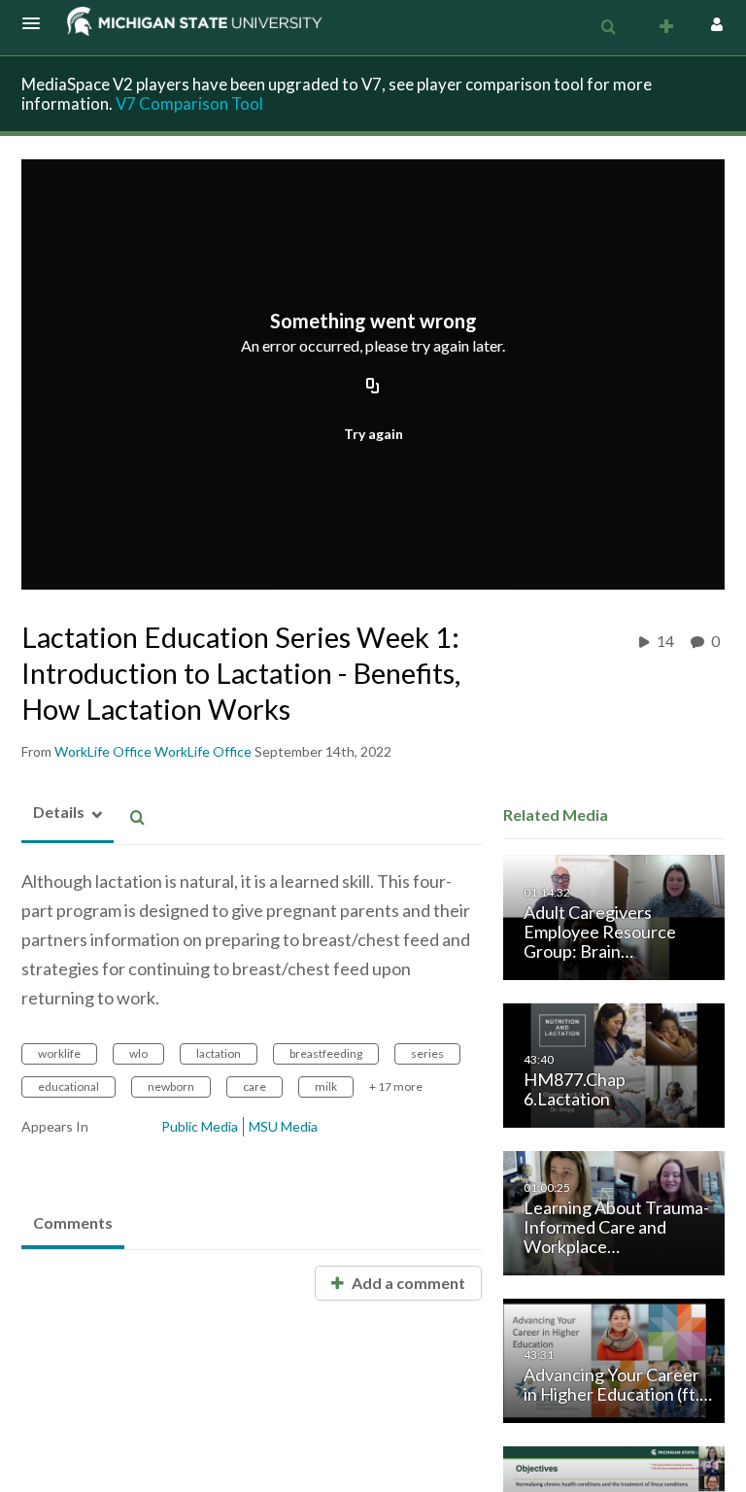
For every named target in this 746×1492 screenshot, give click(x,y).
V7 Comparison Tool (189, 103)
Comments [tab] (73, 1222)
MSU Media (283, 1126)
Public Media (199, 1126)
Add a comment (407, 1282)
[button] (36, 23)
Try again (373, 433)
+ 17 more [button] (396, 1086)
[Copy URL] (373, 387)
